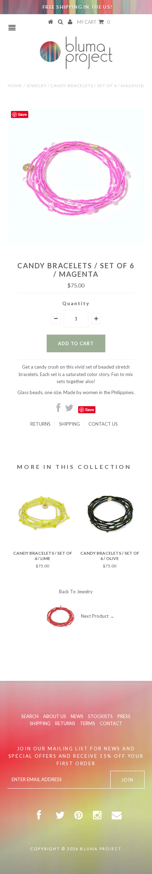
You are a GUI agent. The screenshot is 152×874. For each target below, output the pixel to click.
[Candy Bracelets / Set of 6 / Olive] (109, 544)
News (77, 716)
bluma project (101, 848)
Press (123, 716)
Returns (40, 424)
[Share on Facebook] (58, 409)
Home (15, 85)
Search (30, 716)
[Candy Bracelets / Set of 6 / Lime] (42, 544)
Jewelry (36, 85)
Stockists (100, 716)
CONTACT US (103, 424)
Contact (111, 723)
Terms (87, 723)
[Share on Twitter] (69, 409)
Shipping (69, 424)
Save (89, 409)
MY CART (93, 22)
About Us (54, 716)
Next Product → (97, 616)
